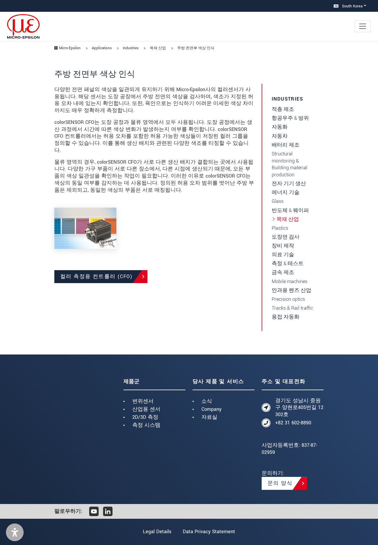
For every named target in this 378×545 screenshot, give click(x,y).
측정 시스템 (146, 425)
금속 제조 (283, 272)
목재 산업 (287, 219)
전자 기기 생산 (289, 183)
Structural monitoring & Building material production (289, 164)
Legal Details (157, 531)
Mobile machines (289, 281)
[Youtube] (94, 511)
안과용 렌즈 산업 (291, 290)
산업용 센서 (146, 409)
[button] (15, 532)
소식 (206, 401)
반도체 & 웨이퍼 (290, 210)
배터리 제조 (285, 145)
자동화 (280, 127)
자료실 (209, 417)
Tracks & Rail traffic (292, 308)
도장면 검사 (285, 237)
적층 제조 (283, 109)
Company (211, 409)
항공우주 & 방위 (290, 118)
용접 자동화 (285, 316)
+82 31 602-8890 (293, 422)
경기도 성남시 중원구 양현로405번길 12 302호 (299, 407)
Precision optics (288, 299)
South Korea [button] (352, 6)
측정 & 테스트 (288, 263)
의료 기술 (283, 254)
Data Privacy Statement (209, 531)
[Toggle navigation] (362, 26)
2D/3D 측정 (145, 417)
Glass (278, 201)
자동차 (280, 136)
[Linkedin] (108, 511)
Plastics (280, 228)
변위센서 (143, 401)
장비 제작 (283, 245)
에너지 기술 (285, 192)
